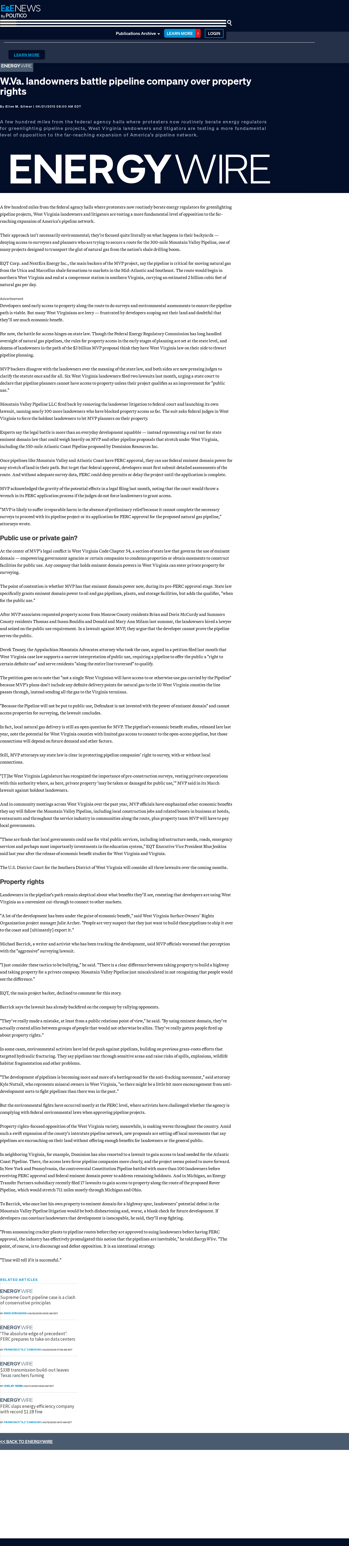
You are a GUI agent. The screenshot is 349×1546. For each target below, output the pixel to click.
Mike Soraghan (15, 1313)
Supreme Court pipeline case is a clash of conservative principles (37, 1300)
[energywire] (17, 1291)
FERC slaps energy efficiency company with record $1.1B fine (37, 1409)
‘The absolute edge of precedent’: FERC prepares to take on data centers (37, 1336)
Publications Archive (136, 33)
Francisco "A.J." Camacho (22, 1349)
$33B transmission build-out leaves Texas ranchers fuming (34, 1372)
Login (214, 33)
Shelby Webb (13, 1386)
